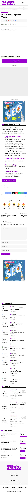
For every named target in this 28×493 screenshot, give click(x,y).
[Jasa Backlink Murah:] (3, 172)
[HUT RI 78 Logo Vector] (23, 456)
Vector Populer (8, 303)
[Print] (15, 21)
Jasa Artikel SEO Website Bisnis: (15, 158)
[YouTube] (13, 480)
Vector (12, 306)
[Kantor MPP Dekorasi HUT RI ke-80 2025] (23, 435)
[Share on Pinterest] (9, 21)
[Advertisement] (14, 81)
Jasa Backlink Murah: (11, 171)
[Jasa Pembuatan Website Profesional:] (3, 136)
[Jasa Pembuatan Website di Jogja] (5, 340)
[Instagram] (16, 480)
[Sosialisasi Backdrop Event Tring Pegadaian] (5, 362)
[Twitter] (11, 480)
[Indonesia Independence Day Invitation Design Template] (23, 449)
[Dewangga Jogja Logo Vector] (5, 349)
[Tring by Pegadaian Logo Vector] (5, 324)
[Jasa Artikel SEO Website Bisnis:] (3, 159)
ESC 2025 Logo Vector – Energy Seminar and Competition (16, 371)
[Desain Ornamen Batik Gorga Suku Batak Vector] (5, 308)
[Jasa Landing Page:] (3, 165)
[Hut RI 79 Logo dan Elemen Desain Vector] (23, 442)
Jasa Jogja (13, 314)
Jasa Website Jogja (12, 124)
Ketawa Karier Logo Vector (17, 355)
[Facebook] (9, 480)
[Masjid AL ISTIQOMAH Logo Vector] (5, 332)
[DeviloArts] (8, 2)
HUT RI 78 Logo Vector (7, 455)
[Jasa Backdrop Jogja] (5, 394)
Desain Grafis (14, 360)
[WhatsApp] (18, 480)
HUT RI (8, 188)
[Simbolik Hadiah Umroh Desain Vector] (5, 380)
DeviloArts (7, 24)
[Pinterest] (15, 480)
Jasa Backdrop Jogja (15, 392)
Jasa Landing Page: (11, 165)
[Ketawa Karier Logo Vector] (5, 355)
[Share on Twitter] (7, 21)
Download (15, 61)
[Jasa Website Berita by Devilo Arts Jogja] (5, 316)
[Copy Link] (13, 21)
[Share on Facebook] (5, 21)
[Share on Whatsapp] (11, 21)
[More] (17, 21)
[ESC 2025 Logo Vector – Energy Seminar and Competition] (5, 370)
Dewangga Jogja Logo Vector (17, 348)
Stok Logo (13, 322)
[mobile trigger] (25, 2)
